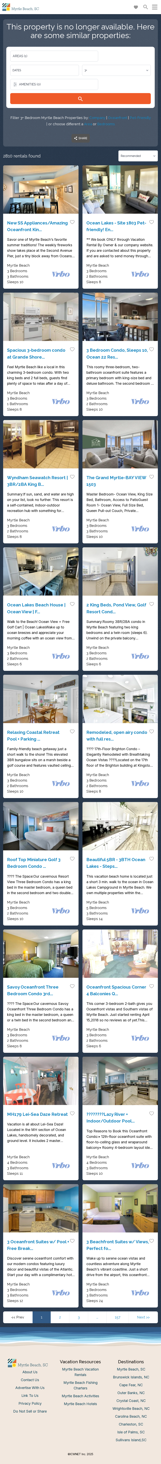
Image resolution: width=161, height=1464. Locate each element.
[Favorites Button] (136, 7)
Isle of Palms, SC (131, 1432)
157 (117, 1317)
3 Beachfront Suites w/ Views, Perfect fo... (117, 1245)
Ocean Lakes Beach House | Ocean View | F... (36, 608)
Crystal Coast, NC (131, 1401)
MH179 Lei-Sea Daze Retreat (37, 1114)
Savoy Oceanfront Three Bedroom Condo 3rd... (33, 990)
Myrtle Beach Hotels (80, 1404)
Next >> (143, 1317)
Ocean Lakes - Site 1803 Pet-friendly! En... (116, 226)
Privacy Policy (30, 1403)
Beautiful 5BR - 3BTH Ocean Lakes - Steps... (115, 863)
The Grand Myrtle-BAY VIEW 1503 (116, 481)
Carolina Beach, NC (131, 1416)
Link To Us (29, 1396)
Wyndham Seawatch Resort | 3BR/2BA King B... (37, 481)
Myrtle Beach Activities (80, 1396)
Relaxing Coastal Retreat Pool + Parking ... (33, 736)
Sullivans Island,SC (131, 1440)
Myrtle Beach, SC (131, 1369)
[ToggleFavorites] (72, 222)
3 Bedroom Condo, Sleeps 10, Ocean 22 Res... (117, 353)
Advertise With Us (30, 1388)
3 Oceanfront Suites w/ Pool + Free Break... (38, 1245)
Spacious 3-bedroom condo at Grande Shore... (36, 353)
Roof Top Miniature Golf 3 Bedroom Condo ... (33, 863)
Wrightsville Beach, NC (131, 1408)
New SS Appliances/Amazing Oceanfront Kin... (37, 226)
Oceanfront (117, 118)
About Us (30, 1372)
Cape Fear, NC (131, 1385)
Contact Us (30, 1380)
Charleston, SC (131, 1424)
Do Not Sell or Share (30, 1411)
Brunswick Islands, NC (131, 1377)
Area (88, 124)
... (97, 1317)
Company (97, 118)
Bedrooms (106, 124)
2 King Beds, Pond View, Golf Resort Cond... (116, 608)
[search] (80, 98)
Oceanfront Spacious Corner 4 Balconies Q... (116, 990)
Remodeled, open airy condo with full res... (116, 736)
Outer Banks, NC (131, 1393)
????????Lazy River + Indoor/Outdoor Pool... (110, 1117)
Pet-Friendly (140, 118)
